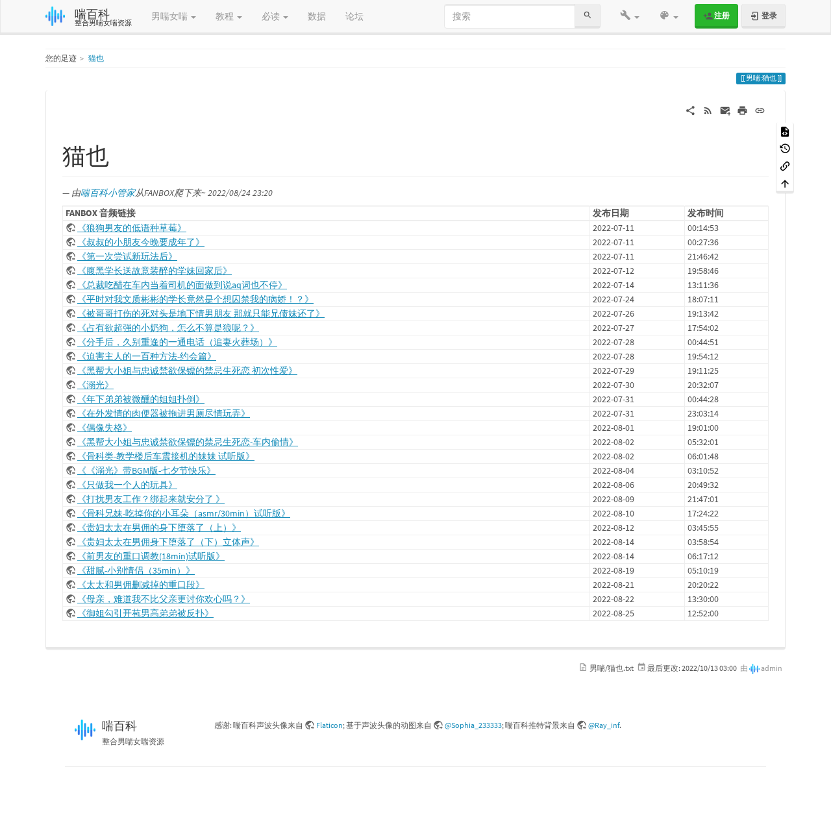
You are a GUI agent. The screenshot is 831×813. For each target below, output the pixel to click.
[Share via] (690, 109)
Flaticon (329, 725)
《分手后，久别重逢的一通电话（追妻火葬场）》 (177, 342)
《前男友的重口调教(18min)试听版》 (151, 556)
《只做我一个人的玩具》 (127, 485)
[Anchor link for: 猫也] (121, 153)
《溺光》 (95, 385)
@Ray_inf (603, 725)
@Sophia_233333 (473, 725)
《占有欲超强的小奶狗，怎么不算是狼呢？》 (168, 328)
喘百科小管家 (108, 193)
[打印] (742, 109)
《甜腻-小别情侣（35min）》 (136, 570)
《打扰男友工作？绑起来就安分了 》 (151, 499)
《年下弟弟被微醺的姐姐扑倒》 (141, 399)
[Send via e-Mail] (725, 109)
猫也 (96, 58)
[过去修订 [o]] (784, 148)
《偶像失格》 (104, 427)
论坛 (354, 16)
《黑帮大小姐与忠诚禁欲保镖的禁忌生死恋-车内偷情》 (187, 442)
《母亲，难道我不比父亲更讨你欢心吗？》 (163, 599)
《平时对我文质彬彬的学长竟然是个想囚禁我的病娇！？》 (195, 299)
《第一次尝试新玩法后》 (127, 256)
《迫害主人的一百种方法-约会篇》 (146, 356)
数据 (317, 16)
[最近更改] (707, 109)
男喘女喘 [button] (170, 16)
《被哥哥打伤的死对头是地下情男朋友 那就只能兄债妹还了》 (201, 313)
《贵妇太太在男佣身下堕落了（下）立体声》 (168, 542)
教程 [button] (226, 16)
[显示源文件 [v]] (784, 131)
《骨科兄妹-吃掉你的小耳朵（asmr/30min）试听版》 (183, 513)
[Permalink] (759, 109)
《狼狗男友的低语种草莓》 (131, 228)
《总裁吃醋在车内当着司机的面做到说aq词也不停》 (182, 285)
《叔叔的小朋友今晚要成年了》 (141, 242)
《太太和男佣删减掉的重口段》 (141, 584)
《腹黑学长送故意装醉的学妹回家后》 (154, 270)
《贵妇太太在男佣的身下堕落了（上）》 (159, 527)
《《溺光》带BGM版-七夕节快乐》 (146, 470)
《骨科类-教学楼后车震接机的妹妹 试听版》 (165, 456)
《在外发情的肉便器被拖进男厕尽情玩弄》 (163, 413)
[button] (629, 16)
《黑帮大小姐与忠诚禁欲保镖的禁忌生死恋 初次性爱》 (187, 370)
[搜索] (588, 16)
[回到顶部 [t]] (784, 183)
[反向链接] (784, 165)
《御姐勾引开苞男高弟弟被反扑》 (145, 613)
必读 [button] (272, 16)
